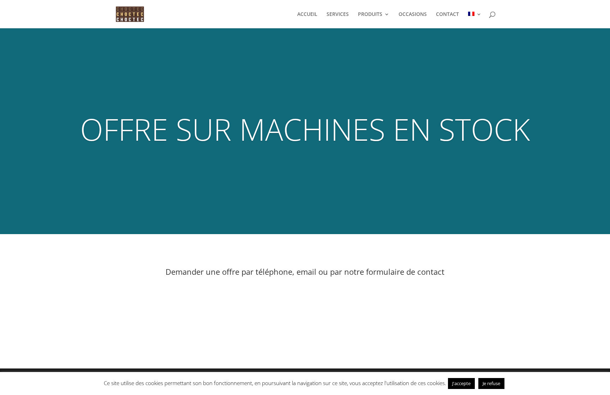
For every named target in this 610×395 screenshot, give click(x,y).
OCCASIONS (413, 14)
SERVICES (338, 14)
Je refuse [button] (491, 383)
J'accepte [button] (461, 383)
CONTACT (447, 14)
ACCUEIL (307, 14)
